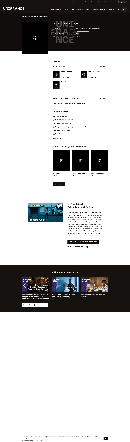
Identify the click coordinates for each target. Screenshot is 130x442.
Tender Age (72, 212)
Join (119, 9)
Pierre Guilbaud (89, 28)
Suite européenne (98, 173)
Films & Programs (54, 9)
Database (87, 9)
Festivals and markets (75, 9)
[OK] (106, 438)
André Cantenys (80, 28)
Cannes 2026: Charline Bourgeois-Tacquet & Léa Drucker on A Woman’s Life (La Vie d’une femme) (35, 297)
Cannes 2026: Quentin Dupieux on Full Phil (94, 296)
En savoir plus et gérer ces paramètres (32, 440)
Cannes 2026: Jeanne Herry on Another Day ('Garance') (63, 296)
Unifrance (111, 9)
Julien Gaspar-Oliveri (91, 212)
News (64, 9)
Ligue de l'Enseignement (82, 31)
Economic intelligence (99, 9)
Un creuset (57, 173)
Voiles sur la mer (78, 173)
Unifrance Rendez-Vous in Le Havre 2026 (83, 2)
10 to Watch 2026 (101, 2)
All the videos (42, 305)
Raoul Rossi (97, 28)
